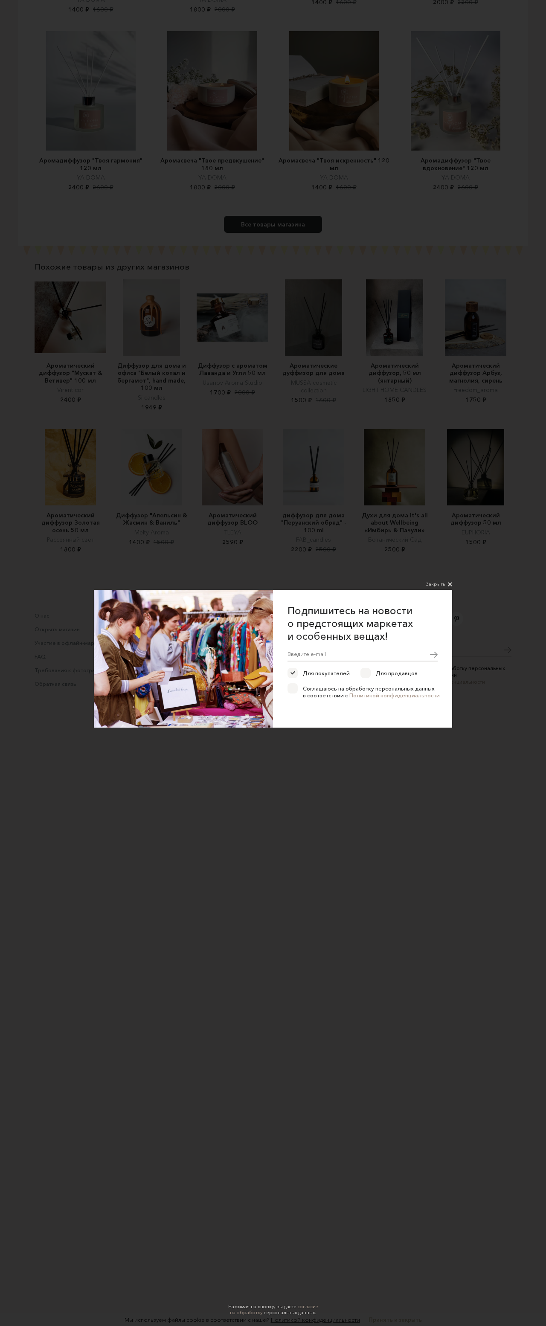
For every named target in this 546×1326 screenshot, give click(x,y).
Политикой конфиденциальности (394, 695)
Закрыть (435, 584)
